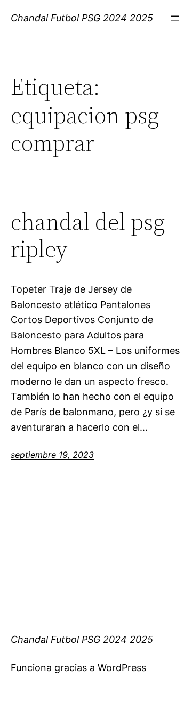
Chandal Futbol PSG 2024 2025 (82, 17)
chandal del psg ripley (88, 235)
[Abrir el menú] (175, 18)
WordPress (122, 667)
